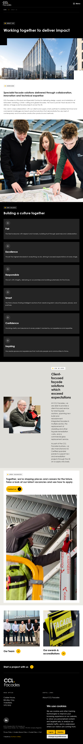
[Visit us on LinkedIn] (6, 720)
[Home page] (7, 3)
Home (5, 9)
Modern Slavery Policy (20, 732)
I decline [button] (60, 732)
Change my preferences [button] (57, 736)
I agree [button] (50, 732)
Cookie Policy (33, 732)
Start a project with (16, 666)
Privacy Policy (8, 732)
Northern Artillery (16, 736)
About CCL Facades (51, 697)
